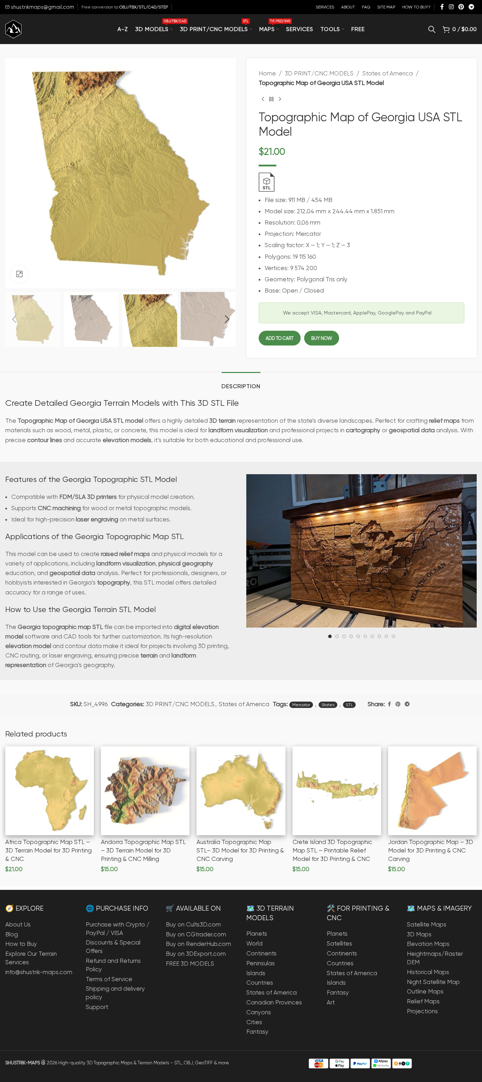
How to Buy (21, 943)
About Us (18, 924)
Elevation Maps (428, 943)
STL (349, 704)
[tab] (241, 382)
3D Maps (419, 934)
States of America (387, 73)
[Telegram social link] (471, 6)
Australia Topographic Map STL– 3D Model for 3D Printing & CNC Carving (240, 850)
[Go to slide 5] (358, 636)
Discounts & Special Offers (113, 946)
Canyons (258, 1012)
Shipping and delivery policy (115, 993)
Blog (11, 934)
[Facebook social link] (442, 6)
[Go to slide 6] (365, 636)
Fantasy (257, 1031)
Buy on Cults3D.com (193, 924)
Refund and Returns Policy (113, 965)
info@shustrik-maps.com (38, 972)
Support (97, 1006)
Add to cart (280, 338)
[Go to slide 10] (393, 636)
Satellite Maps (426, 924)
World (254, 943)
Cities (254, 1022)
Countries (259, 982)
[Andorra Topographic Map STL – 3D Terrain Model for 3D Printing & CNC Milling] (145, 790)
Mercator (301, 704)
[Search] (432, 29)
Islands (255, 973)
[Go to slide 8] (379, 636)
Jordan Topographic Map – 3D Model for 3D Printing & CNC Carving (430, 850)
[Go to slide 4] (351, 636)
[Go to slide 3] (344, 636)
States (328, 704)
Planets (256, 933)
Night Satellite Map (433, 981)
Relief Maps (423, 1001)
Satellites (339, 943)
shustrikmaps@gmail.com (42, 7)
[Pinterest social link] (461, 6)
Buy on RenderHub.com (198, 943)
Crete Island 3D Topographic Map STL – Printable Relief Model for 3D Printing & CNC (332, 850)
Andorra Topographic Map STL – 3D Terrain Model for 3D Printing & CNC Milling (143, 850)
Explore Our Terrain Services (31, 958)
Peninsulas (260, 963)
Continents (261, 953)
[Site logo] (13, 28)
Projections (422, 1011)
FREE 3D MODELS (190, 963)
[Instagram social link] (451, 6)
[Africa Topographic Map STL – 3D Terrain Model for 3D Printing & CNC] (49, 790)
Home (267, 73)
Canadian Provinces (274, 1002)
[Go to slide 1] (330, 636)
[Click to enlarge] (19, 274)
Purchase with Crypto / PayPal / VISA (118, 928)
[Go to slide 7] (372, 636)
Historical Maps (428, 972)
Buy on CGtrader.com (196, 934)
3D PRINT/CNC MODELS (319, 73)
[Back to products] (271, 99)
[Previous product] (263, 99)
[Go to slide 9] (386, 636)
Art (331, 1002)
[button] (14, 319)
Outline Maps (425, 991)
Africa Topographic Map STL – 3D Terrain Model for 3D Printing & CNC (48, 850)
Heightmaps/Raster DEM (435, 958)
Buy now (321, 338)
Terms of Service (109, 979)
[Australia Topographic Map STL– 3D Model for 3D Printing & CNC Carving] (241, 790)
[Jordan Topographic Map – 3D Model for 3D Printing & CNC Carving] (432, 790)
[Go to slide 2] (337, 636)
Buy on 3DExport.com (196, 953)
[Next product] (280, 99)
